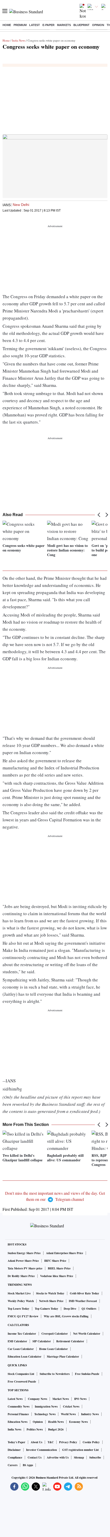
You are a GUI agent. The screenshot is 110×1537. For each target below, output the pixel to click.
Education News (17, 1422)
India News (18, 40)
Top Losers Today (18, 1308)
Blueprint (81, 25)
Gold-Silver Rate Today (84, 1293)
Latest (34, 25)
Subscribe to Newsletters (55, 1374)
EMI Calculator (17, 1341)
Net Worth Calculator (86, 1333)
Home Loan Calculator (53, 1349)
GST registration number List (80, 1450)
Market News (60, 1399)
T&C (51, 1442)
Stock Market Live (19, 1293)
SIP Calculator (41, 1341)
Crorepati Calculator (54, 1333)
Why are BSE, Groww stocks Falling (66, 1316)
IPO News (80, 1399)
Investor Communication (41, 1450)
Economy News (78, 1422)
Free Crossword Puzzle (22, 1381)
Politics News (35, 1429)
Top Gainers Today (46, 1308)
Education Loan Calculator (24, 1356)
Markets (64, 25)
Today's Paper (16, 1442)
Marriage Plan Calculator (63, 1356)
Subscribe (95, 1457)
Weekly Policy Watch (21, 1301)
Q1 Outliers (89, 1308)
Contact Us (34, 1457)
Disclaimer (14, 1450)
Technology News (45, 1414)
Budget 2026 (56, 1429)
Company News (37, 1399)
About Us (36, 1442)
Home (7, 25)
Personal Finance (18, 1414)
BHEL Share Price (59, 1268)
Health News (56, 1422)
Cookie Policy (91, 1442)
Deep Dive (70, 1308)
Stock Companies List (21, 1374)
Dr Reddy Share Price (21, 1276)
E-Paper (48, 25)
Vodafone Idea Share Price (56, 1276)
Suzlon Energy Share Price (24, 1253)
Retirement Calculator (70, 1341)
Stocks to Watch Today (50, 1293)
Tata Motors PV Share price (25, 1268)
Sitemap (79, 1457)
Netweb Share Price (51, 1301)
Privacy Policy (68, 1442)
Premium (20, 25)
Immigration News (46, 1406)
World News (68, 1414)
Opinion (98, 25)
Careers (12, 1465)
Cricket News (71, 1406)
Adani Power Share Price (23, 1261)
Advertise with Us (58, 1457)
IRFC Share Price (55, 1261)
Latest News (15, 1399)
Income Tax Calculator (22, 1333)
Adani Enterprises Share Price (64, 1253)
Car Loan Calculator (21, 1349)
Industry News (90, 1414)
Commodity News (18, 1406)
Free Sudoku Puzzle (87, 1374)
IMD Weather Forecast (83, 1301)
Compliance (15, 1457)
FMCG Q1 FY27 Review (23, 1316)
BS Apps (28, 1465)
